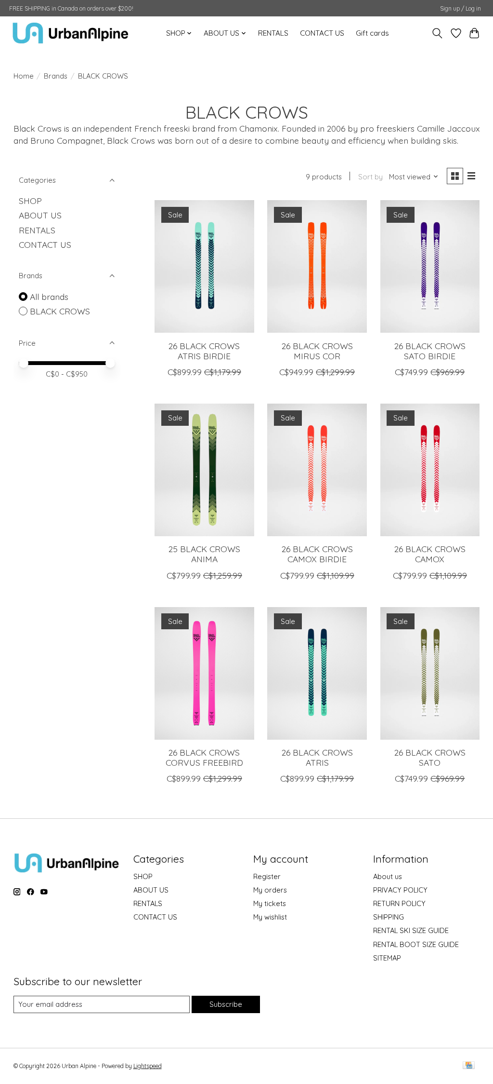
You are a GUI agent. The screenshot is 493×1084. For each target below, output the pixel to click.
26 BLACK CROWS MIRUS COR (317, 350)
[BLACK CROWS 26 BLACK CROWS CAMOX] (430, 470)
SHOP (30, 200)
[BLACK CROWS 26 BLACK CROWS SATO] (430, 673)
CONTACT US (322, 33)
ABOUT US (40, 215)
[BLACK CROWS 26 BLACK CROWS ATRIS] (317, 673)
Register (267, 876)
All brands (49, 296)
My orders (270, 889)
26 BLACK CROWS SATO (430, 757)
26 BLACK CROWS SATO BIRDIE (430, 350)
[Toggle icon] (437, 33)
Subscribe (225, 1004)
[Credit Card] (469, 1065)
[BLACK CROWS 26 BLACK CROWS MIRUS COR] (317, 266)
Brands (55, 76)
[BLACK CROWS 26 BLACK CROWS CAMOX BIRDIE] (317, 470)
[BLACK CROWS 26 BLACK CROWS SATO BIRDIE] (430, 266)
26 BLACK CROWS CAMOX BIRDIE (317, 553)
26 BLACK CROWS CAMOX (430, 553)
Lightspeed (147, 1066)
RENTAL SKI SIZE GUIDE (411, 930)
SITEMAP (387, 957)
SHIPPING (388, 916)
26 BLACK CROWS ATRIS (317, 757)
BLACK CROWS (60, 311)
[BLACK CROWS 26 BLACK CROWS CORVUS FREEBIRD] (204, 673)
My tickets (269, 903)
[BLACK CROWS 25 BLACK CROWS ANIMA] (204, 470)
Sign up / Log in (460, 8)
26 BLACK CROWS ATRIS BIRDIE (204, 350)
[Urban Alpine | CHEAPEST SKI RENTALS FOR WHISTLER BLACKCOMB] (71, 33)
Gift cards (372, 33)
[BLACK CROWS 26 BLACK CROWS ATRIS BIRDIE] (204, 266)
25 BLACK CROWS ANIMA (204, 553)
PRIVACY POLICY (400, 889)
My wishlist (270, 916)
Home (23, 76)
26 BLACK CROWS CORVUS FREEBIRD (204, 757)
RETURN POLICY (399, 903)
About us (387, 876)
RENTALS (273, 33)
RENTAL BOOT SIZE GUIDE (416, 944)
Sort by (370, 176)
